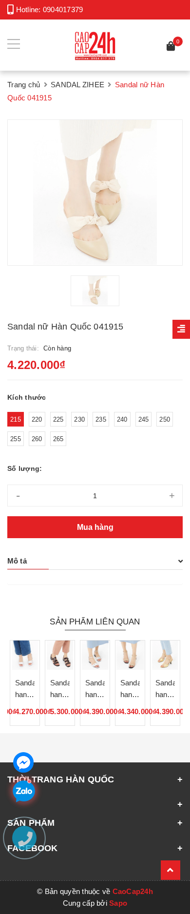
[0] (171, 47)
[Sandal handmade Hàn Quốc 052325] (130, 655)
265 (58, 439)
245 (143, 419)
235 (100, 419)
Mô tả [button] (17, 561)
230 (79, 419)
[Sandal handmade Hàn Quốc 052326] (95, 655)
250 (164, 419)
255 (15, 439)
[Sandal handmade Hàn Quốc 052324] (165, 655)
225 (58, 419)
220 (37, 419)
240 (122, 419)
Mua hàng (95, 527)
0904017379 (63, 9)
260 (37, 439)
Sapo (118, 903)
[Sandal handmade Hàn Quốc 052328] (24, 655)
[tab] (95, 561)
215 (15, 419)
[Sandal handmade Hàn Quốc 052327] (60, 655)
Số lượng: (24, 468)
